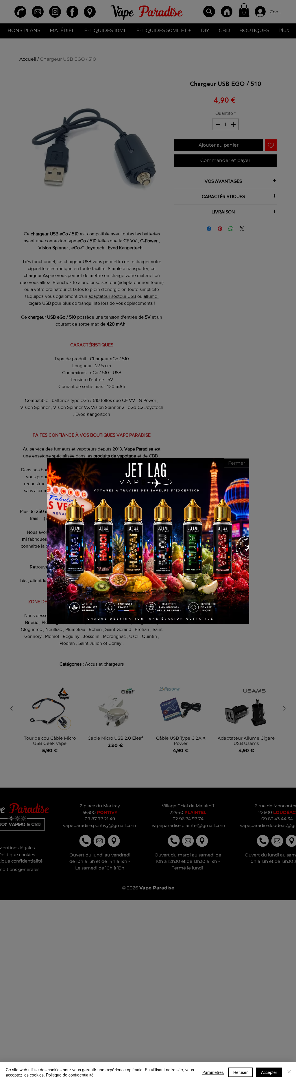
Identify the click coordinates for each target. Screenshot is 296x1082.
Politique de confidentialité (70, 1075)
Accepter (269, 1072)
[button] (236, 463)
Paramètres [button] (213, 1072)
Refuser (240, 1072)
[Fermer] (289, 1072)
